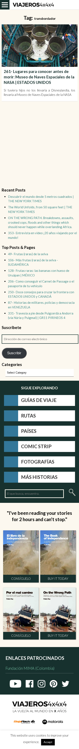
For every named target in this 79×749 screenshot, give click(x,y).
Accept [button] (48, 742)
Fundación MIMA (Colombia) (30, 668)
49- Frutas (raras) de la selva (28, 254)
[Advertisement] (39, 147)
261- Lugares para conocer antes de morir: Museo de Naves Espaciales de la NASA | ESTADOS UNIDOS (39, 77)
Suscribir (14, 353)
